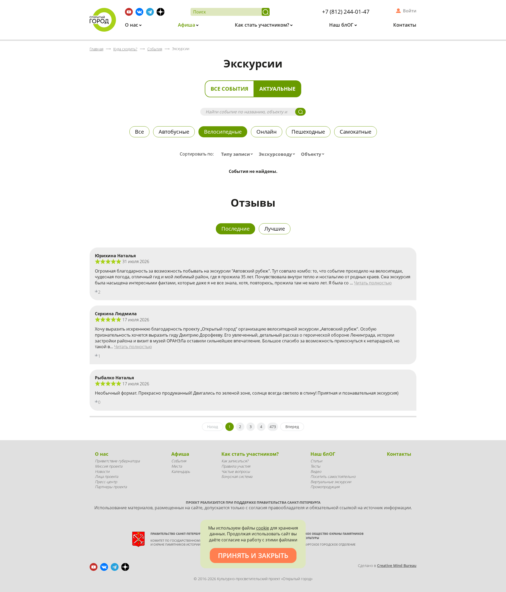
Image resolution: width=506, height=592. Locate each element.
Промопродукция (324, 486)
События (178, 460)
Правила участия (235, 466)
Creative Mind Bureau (396, 565)
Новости (102, 471)
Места (176, 466)
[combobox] (238, 154)
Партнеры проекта (111, 486)
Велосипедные (223, 131)
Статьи (316, 460)
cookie (262, 528)
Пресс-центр (106, 481)
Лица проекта (106, 476)
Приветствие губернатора (117, 460)
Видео (315, 471)
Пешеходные (308, 131)
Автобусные (174, 131)
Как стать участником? (262, 25)
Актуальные (277, 88)
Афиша (187, 25)
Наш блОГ (342, 25)
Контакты (404, 25)
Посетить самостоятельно (333, 476)
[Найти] (266, 12)
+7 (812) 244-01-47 (345, 11)
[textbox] (238, 154)
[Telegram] (150, 12)
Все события (229, 88)
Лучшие (274, 228)
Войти (409, 11)
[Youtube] (129, 12)
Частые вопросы (235, 471)
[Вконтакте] (139, 12)
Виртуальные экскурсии (330, 481)
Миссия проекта (108, 466)
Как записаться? (234, 460)
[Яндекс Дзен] (160, 12)
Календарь (180, 471)
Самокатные (355, 131)
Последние (235, 228)
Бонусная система (236, 476)
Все (139, 131)
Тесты (315, 466)
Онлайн (266, 131)
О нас (132, 25)
